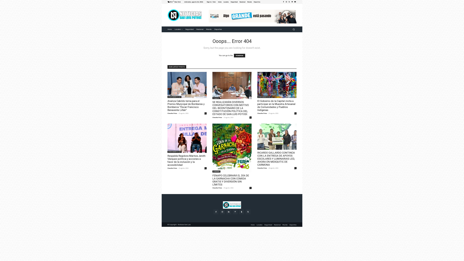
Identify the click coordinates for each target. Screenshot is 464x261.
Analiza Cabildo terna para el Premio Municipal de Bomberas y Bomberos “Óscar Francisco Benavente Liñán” (186, 106)
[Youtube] (295, 1)
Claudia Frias (172, 113)
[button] (294, 29)
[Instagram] (286, 1)
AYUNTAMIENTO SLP (174, 97)
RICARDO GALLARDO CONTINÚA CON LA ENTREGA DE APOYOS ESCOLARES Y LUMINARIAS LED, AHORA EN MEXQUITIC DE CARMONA (276, 158)
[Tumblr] (241, 212)
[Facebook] (283, 1)
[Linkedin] (228, 212)
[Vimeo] (292, 1)
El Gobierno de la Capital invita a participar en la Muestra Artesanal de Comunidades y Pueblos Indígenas (276, 106)
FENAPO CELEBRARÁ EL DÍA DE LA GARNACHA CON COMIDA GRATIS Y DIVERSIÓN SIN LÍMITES (230, 180)
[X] (289, 1)
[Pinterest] (235, 212)
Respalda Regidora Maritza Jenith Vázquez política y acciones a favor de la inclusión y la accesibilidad (186, 160)
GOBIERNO (216, 171)
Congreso (216, 98)
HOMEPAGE (239, 55)
